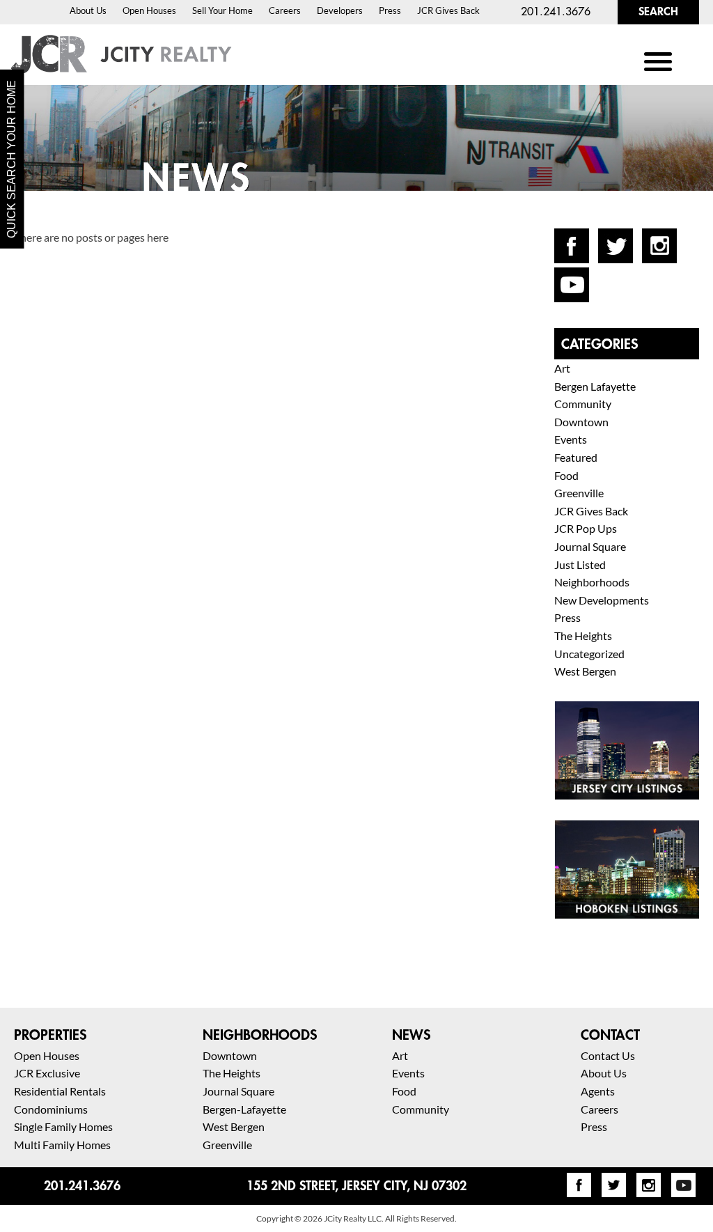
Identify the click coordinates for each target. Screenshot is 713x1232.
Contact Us (608, 1055)
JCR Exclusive (47, 1072)
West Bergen (585, 671)
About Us (88, 10)
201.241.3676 (555, 11)
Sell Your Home (222, 10)
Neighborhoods (591, 581)
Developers (340, 10)
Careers (285, 10)
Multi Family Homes (62, 1144)
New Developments (601, 600)
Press (390, 10)
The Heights (583, 635)
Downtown (581, 421)
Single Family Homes (63, 1126)
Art (562, 368)
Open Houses (149, 10)
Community (582, 403)
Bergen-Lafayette (244, 1109)
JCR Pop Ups (585, 528)
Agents (598, 1091)
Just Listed (580, 564)
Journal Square (590, 546)
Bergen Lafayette (595, 386)
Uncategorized (589, 653)
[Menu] (658, 61)
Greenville (579, 492)
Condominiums (51, 1109)
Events (570, 439)
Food (566, 475)
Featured (575, 457)
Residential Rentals (60, 1091)
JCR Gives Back (448, 10)
